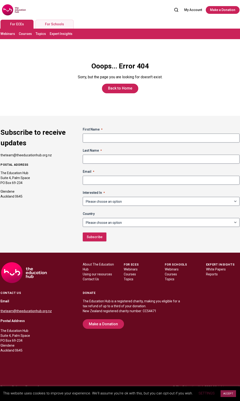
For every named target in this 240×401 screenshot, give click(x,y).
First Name (92, 129)
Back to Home (120, 88)
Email (88, 171)
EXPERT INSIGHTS (220, 264)
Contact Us (91, 279)
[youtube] (32, 360)
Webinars (7, 34)
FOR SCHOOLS (176, 264)
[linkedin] (13, 360)
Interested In (94, 193)
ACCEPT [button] (228, 393)
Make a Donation (222, 10)
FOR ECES (131, 264)
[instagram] (23, 360)
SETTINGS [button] (207, 393)
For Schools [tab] (54, 24)
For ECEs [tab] (17, 24)
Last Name (92, 150)
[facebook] (4, 360)
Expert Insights (61, 34)
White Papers (216, 269)
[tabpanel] (120, 33)
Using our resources (97, 274)
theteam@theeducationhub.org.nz (26, 155)
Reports (212, 274)
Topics (41, 34)
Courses (25, 34)
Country (89, 214)
